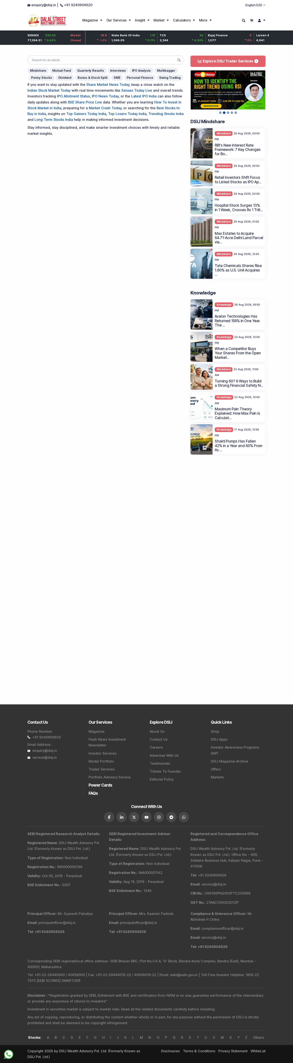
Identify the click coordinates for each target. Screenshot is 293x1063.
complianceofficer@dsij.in (222, 928)
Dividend (64, 77)
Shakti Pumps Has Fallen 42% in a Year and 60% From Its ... (238, 445)
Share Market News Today (107, 84)
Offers (216, 769)
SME (117, 77)
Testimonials (160, 763)
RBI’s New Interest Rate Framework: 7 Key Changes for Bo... (238, 149)
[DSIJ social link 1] (109, 817)
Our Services (116, 20)
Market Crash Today (105, 108)
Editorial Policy (162, 779)
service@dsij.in (44, 757)
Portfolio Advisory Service (110, 777)
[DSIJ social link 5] (159, 817)
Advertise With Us (164, 755)
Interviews (118, 70)
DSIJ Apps (219, 739)
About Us (157, 731)
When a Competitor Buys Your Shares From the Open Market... (238, 353)
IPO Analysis (141, 70)
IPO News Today (105, 96)
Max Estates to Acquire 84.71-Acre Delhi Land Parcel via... (239, 237)
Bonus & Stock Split (92, 77)
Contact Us (159, 739)
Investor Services (102, 753)
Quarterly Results (90, 70)
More (203, 20)
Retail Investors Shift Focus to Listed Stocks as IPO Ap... (238, 179)
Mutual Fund (61, 70)
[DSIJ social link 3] (134, 817)
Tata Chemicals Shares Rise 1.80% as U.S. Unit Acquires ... (238, 270)
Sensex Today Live (136, 90)
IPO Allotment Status (73, 96)
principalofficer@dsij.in (57, 922)
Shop (215, 731)
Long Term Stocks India (54, 119)
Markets (217, 777)
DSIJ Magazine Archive (229, 761)
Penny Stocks (41, 77)
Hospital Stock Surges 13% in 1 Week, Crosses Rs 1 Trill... (239, 207)
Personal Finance (140, 77)
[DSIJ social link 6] (171, 817)
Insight (140, 20)
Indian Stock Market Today (49, 90)
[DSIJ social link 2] (121, 817)
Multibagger (166, 70)
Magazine (90, 20)
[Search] (244, 21)
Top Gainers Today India (86, 114)
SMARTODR (71, 980)
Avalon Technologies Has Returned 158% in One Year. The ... (237, 320)
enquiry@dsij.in (44, 750)
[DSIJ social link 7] (184, 817)
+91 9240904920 (46, 737)
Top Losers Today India (127, 114)
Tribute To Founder (165, 771)
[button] (193, 90)
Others (258, 1037)
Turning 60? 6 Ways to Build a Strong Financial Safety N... (239, 383)
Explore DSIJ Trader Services (228, 61)
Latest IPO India (144, 96)
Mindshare (38, 70)
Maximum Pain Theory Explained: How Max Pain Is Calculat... (237, 413)
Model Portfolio (101, 761)
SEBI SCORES (48, 980)
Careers (156, 747)
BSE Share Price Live (85, 102)
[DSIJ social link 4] (146, 817)
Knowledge (224, 304)
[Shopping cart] (251, 20)
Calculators (182, 20)
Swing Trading (169, 77)
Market (159, 20)
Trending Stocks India (166, 114)
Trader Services (102, 769)
